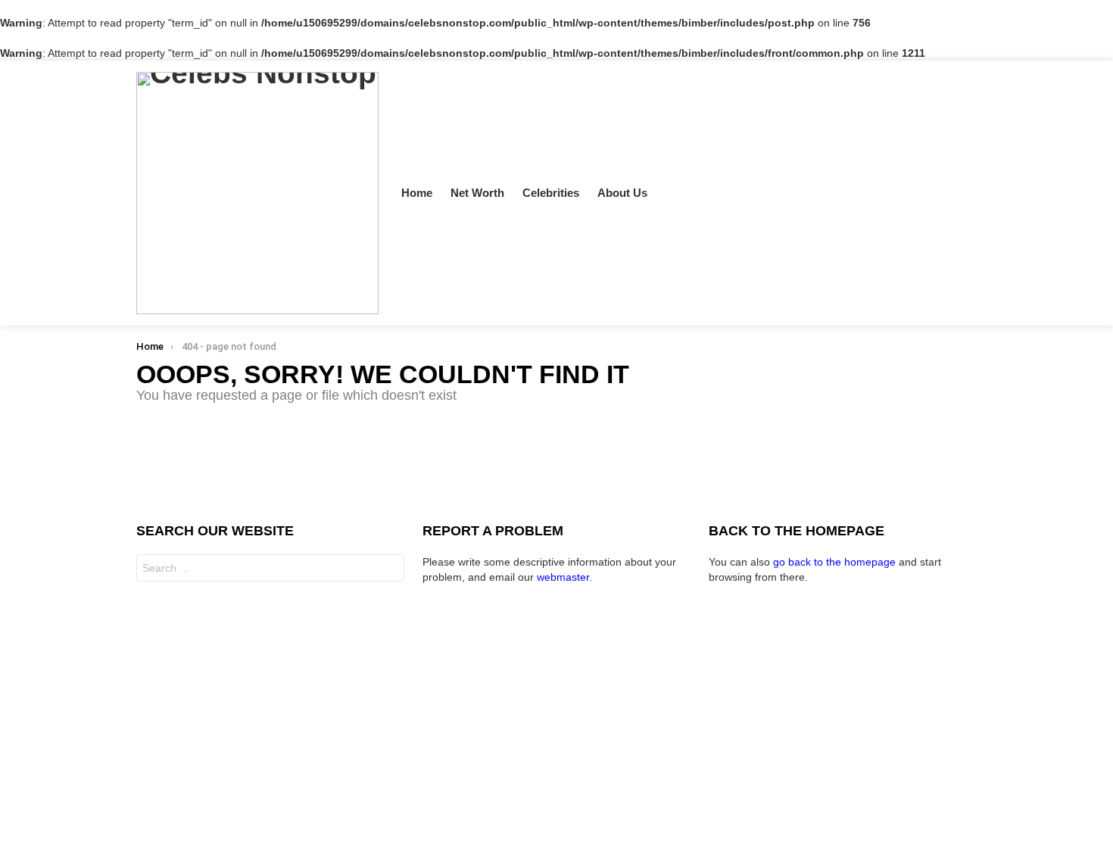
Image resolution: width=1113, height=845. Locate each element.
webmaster (563, 577)
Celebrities (550, 192)
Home (416, 192)
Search (389, 569)
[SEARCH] (952, 193)
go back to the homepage (834, 562)
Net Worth (477, 192)
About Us (622, 192)
